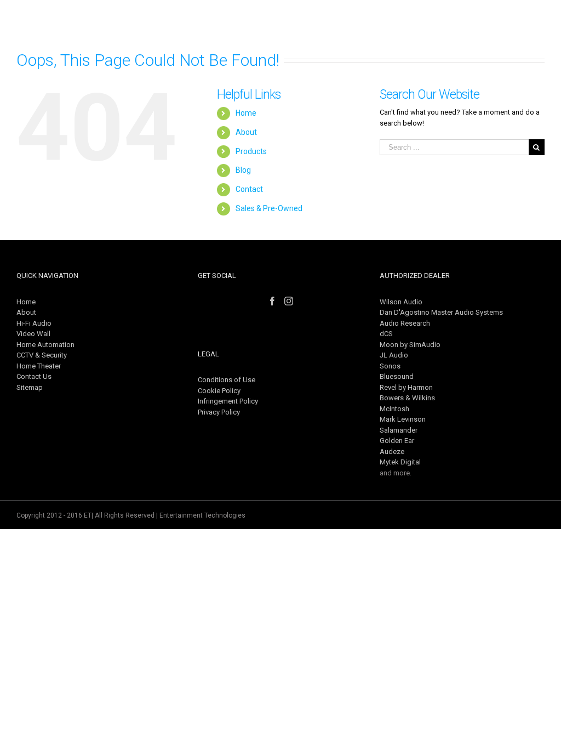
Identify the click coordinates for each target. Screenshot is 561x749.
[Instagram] (288, 301)
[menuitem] (241, 24)
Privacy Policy (219, 412)
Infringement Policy (228, 401)
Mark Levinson (403, 419)
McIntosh (394, 409)
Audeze (392, 451)
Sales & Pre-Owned (269, 208)
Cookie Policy (219, 391)
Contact (249, 189)
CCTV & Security (41, 355)
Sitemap (29, 387)
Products (251, 151)
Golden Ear (397, 440)
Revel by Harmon (406, 387)
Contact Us (33, 376)
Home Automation (45, 345)
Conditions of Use (226, 380)
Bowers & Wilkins (407, 398)
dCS (386, 334)
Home (246, 113)
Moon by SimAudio (410, 345)
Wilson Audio (401, 302)
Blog (243, 170)
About (246, 132)
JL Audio (394, 355)
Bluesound (397, 376)
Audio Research (405, 323)
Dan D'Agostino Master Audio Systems (441, 312)
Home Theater (38, 366)
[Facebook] (272, 301)
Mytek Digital (400, 462)
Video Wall (33, 334)
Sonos (390, 366)
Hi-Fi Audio (33, 323)
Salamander (398, 430)
